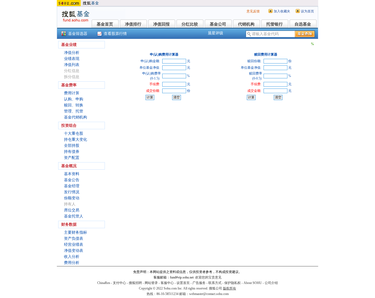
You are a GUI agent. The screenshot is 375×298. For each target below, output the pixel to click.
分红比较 (189, 24)
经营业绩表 (73, 244)
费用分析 (71, 263)
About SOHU (253, 283)
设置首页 (183, 283)
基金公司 (218, 24)
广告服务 (199, 283)
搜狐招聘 (135, 283)
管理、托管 (73, 111)
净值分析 (71, 53)
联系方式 (215, 283)
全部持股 (71, 146)
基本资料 (71, 174)
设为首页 (307, 11)
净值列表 (71, 65)
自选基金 (303, 24)
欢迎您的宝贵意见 (208, 277)
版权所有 (229, 288)
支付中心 (119, 283)
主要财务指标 (75, 232)
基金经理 (71, 186)
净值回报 (161, 24)
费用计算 (71, 93)
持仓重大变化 (75, 139)
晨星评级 (215, 33)
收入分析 (71, 257)
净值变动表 (73, 251)
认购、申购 (73, 99)
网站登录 (151, 283)
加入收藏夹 (282, 11)
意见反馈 (253, 11)
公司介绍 (271, 283)
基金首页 (105, 24)
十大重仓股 (73, 133)
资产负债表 (73, 238)
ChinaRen (103, 283)
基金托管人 (73, 216)
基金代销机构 (75, 117)
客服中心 (167, 283)
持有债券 (71, 152)
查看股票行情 (115, 34)
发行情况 (71, 192)
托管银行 (274, 24)
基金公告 (71, 180)
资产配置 (71, 158)
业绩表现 (71, 59)
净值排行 (133, 24)
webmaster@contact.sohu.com (209, 294)
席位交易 (71, 210)
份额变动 (71, 198)
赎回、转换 (73, 105)
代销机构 (246, 24)
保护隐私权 (232, 283)
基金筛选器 (77, 34)
